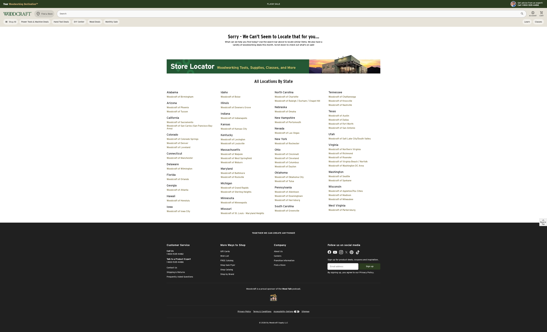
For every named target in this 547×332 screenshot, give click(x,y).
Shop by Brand (227, 274)
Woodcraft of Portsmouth (288, 122)
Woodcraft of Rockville (232, 177)
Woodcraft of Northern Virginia (344, 149)
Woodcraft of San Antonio (341, 128)
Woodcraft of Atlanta (177, 190)
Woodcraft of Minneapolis (234, 202)
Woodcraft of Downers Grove (236, 107)
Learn (527, 22)
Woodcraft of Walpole (232, 154)
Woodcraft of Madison (339, 195)
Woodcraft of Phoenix (178, 107)
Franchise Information (284, 260)
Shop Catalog (226, 269)
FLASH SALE (273, 4)
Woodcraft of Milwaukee (340, 199)
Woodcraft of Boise (230, 96)
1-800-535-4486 (175, 262)
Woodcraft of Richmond (340, 153)
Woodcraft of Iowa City (178, 211)
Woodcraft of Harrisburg (287, 200)
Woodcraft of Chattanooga (342, 96)
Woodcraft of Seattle (339, 176)
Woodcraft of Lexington (233, 139)
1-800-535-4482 (175, 254)
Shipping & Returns (176, 272)
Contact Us (172, 267)
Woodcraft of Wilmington (179, 168)
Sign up (369, 266)
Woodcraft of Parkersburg (341, 210)
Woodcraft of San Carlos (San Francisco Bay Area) (189, 127)
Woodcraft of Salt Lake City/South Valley (349, 138)
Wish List (224, 256)
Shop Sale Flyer (227, 265)
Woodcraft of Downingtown (289, 196)
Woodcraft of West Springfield (236, 158)
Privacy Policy (366, 272)
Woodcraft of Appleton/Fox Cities (345, 191)
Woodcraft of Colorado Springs (182, 139)
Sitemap (305, 311)
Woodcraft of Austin (338, 115)
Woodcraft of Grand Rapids (235, 187)
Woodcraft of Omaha (285, 111)
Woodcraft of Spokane (339, 180)
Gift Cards (225, 251)
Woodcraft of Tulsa (284, 181)
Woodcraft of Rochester (287, 143)
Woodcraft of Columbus (287, 162)
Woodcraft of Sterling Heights (236, 192)
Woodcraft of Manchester (180, 158)
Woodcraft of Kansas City (234, 128)
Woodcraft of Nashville (340, 105)
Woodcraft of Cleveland (287, 158)
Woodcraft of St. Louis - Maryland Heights (242, 213)
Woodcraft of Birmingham (180, 96)
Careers (277, 256)
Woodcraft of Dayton (285, 166)
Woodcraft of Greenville (287, 210)
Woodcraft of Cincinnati (287, 154)
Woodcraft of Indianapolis (234, 118)
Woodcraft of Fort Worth (340, 123)
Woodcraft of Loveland (178, 147)
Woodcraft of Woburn (232, 162)
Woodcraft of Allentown (287, 192)
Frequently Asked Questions (180, 277)
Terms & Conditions (262, 311)
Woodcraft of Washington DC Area (346, 165)
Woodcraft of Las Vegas (287, 133)
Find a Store (279, 265)
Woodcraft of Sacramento (180, 122)
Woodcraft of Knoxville (340, 101)
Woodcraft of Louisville (233, 143)
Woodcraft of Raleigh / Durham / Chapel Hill (297, 101)
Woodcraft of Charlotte (286, 96)
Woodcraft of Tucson (177, 111)
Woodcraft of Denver (177, 143)
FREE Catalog (226, 260)
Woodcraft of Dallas (338, 120)
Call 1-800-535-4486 (528, 5)
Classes (538, 22)
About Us (278, 251)
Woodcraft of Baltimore (233, 173)
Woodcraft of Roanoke (340, 157)
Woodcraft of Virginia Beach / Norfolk (348, 161)
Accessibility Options (283, 311)
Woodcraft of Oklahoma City (289, 177)
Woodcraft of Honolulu (178, 200)
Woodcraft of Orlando (178, 179)
